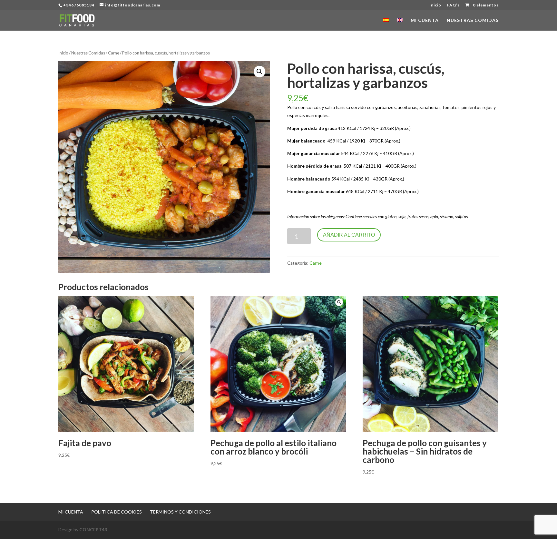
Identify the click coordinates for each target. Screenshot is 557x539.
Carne (113, 52)
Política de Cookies (116, 511)
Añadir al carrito (349, 235)
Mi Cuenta (70, 511)
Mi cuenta (425, 20)
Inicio (435, 5)
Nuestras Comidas (473, 20)
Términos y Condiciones (180, 511)
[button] (259, 71)
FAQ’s (453, 5)
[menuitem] (386, 24)
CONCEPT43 (93, 529)
